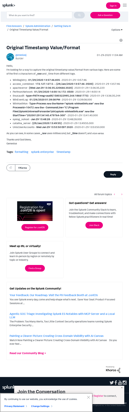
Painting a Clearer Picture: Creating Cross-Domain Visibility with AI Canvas (57, 335)
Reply (113, 174)
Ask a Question (105, 15)
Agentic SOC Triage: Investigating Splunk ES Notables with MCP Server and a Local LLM (62, 315)
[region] (46, 402)
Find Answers (14, 26)
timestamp (63, 151)
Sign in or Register (93, 395)
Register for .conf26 (35, 227)
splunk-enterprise (42, 151)
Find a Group (35, 268)
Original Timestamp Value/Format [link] (29, 29)
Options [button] (114, 29)
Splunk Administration (37, 26)
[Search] (79, 15)
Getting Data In (62, 26)
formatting (21, 151)
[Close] (88, 397)
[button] (120, 41)
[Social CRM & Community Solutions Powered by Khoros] (113, 369)
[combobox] (45, 15)
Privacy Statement (14, 406)
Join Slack (94, 225)
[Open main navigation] (125, 5)
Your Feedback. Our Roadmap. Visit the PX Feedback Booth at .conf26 (54, 295)
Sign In (113, 5)
